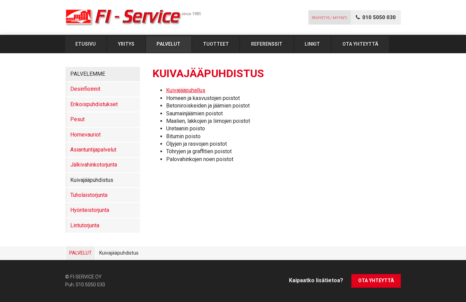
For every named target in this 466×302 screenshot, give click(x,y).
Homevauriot (85, 134)
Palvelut (168, 44)
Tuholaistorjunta (88, 195)
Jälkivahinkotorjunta (93, 164)
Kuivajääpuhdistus (91, 180)
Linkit (312, 44)
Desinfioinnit (85, 89)
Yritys (126, 44)
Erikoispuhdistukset (94, 104)
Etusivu (85, 44)
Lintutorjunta (84, 225)
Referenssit (266, 44)
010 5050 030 (90, 284)
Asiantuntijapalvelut (93, 149)
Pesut (77, 119)
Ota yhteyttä (360, 44)
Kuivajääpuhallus (185, 90)
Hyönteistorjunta (89, 210)
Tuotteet (216, 44)
